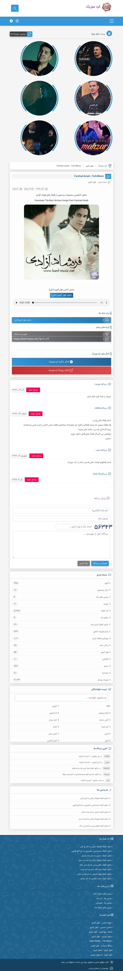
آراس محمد (103, 720)
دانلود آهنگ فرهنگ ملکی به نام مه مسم (93, 819)
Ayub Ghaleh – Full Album (100, 941)
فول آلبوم (104, 652)
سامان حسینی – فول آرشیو (101, 927)
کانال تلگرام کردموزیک (59, 362)
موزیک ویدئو (103, 679)
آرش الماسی (52, 740)
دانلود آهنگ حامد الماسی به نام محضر (96, 878)
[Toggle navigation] (112, 21)
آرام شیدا (104, 726)
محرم (106, 666)
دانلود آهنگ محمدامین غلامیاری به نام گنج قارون (90, 805)
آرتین (106, 733)
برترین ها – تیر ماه (104, 898)
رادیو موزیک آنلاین (100, 631)
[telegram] (11, 21)
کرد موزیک (102, 165)
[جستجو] (15, 8)
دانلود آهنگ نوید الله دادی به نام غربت (96, 869)
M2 (109, 706)
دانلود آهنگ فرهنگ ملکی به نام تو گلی (94, 798)
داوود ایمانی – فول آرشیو (102, 922)
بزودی (106, 604)
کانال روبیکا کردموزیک (59, 370)
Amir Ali (97, 474)
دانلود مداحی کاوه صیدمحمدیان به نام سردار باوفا (81, 774)
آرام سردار (53, 720)
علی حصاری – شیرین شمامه (91, 780)
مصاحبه (105, 673)
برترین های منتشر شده (102, 893)
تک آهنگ (104, 610)
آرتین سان (53, 733)
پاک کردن (84, 563)
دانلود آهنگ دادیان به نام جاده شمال (95, 812)
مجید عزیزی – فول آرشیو (102, 936)
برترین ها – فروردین (104, 903)
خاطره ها (104, 617)
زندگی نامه (104, 645)
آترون (54, 706)
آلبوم (106, 583)
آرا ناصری (53, 713)
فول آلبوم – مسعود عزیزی (101, 955)
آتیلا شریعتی (103, 713)
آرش (106, 740)
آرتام (55, 726)
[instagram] (17, 21)
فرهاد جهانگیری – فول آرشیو (100, 932)
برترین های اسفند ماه (103, 907)
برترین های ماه (102, 597)
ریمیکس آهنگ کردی (100, 638)
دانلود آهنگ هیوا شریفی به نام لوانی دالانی (94, 874)
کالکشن (105, 659)
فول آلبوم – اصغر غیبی (102, 950)
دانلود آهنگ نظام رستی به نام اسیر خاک (93, 826)
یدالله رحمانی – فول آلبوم (101, 945)
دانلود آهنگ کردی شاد (99, 624)
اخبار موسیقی (102, 590)
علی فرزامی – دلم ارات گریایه (89, 756)
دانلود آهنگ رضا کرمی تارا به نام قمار (85, 768)
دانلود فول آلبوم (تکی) (61, 295)
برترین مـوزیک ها (18, 34)
